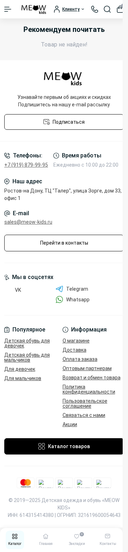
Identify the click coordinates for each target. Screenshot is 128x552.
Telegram (77, 289)
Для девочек (19, 369)
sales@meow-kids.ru (28, 222)
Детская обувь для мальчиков (27, 357)
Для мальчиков (22, 378)
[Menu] (7, 9)
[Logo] (34, 9)
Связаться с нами (84, 415)
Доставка (74, 350)
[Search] (107, 9)
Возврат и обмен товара (92, 377)
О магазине (76, 341)
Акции (70, 424)
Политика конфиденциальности (89, 389)
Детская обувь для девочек (27, 343)
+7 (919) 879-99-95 (26, 165)
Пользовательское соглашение (85, 403)
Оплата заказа (80, 359)
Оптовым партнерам (87, 368)
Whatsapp (78, 299)
